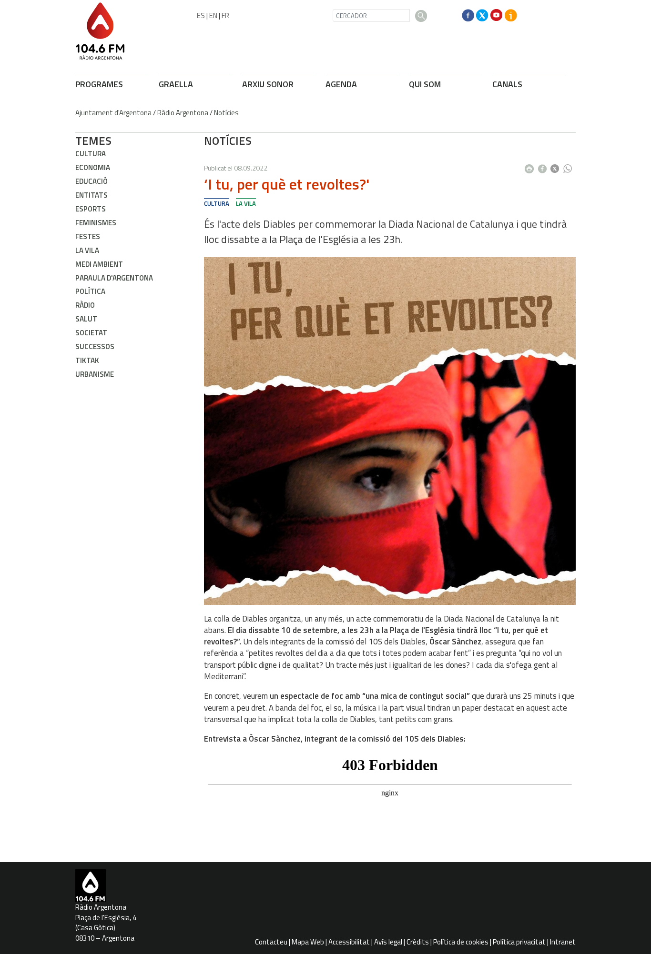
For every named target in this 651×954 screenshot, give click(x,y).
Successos (94, 346)
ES (201, 15)
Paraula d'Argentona (114, 277)
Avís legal (388, 941)
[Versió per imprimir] (531, 166)
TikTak (87, 360)
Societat (91, 332)
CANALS (507, 84)
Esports (90, 208)
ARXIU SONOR (268, 84)
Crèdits (418, 941)
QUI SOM (425, 84)
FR (225, 15)
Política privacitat (519, 941)
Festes (87, 236)
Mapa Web (308, 941)
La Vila (87, 250)
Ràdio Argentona (182, 112)
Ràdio (85, 305)
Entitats (91, 195)
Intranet (563, 941)
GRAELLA (176, 84)
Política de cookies (460, 941)
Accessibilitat (349, 941)
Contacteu (271, 941)
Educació (91, 181)
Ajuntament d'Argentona (113, 112)
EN (213, 15)
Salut (86, 318)
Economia (92, 167)
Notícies (226, 112)
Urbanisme (94, 374)
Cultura (90, 153)
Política (90, 291)
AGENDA (341, 84)
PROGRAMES (99, 84)
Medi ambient (99, 264)
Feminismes (95, 222)
